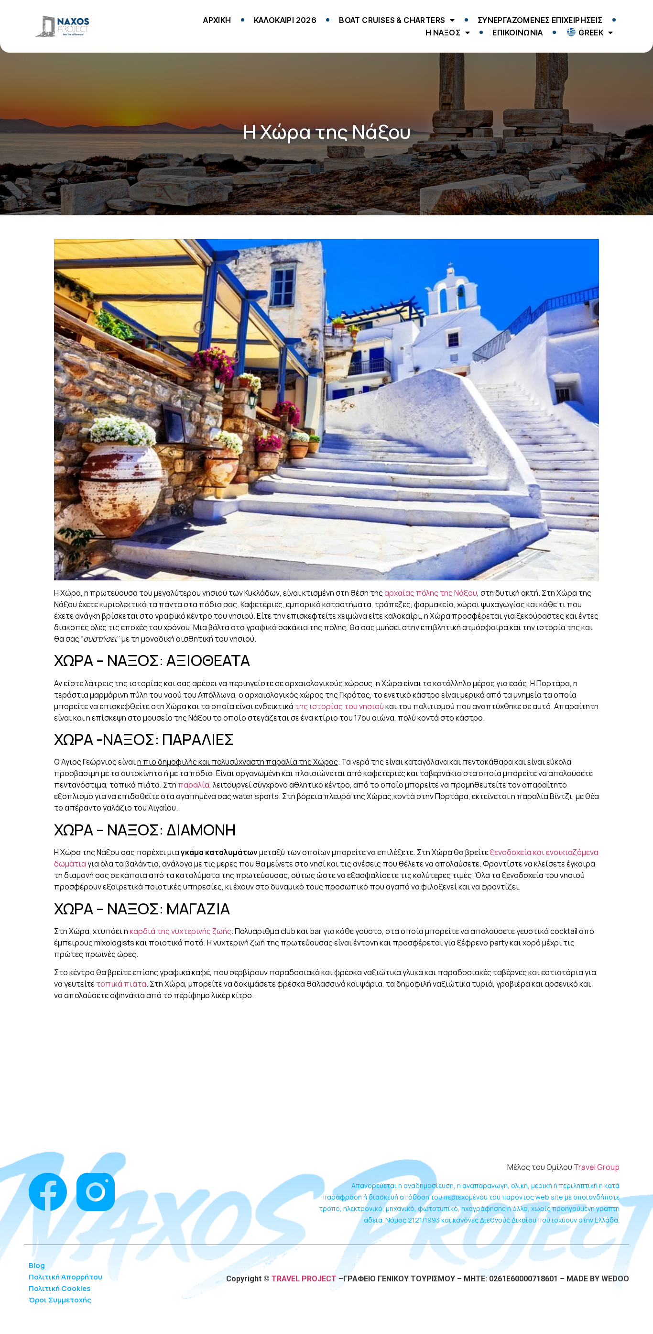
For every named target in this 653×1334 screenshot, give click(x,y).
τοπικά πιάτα (121, 983)
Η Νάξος (442, 32)
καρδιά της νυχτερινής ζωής (180, 931)
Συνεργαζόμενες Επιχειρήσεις (540, 20)
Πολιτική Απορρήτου (65, 1277)
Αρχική (217, 20)
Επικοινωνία (517, 32)
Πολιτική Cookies (59, 1288)
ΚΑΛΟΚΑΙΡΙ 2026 (285, 20)
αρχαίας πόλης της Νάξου (430, 593)
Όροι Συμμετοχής (60, 1300)
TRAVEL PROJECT (303, 1278)
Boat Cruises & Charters (392, 20)
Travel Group (597, 1167)
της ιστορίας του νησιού (339, 706)
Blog (37, 1265)
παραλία (193, 784)
